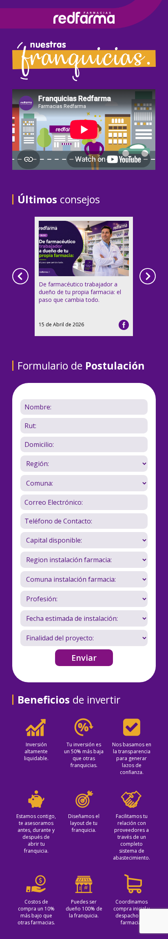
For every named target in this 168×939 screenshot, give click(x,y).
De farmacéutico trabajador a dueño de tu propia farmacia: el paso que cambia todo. (80, 291)
